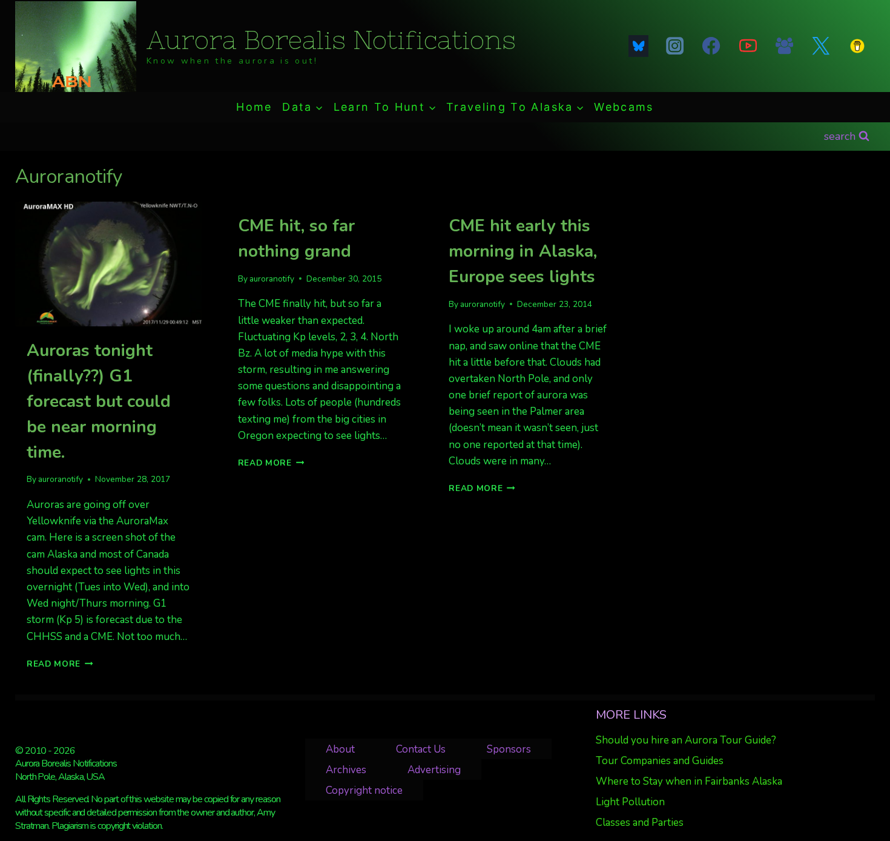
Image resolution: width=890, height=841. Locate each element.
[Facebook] (711, 46)
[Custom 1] (857, 46)
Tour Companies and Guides (660, 761)
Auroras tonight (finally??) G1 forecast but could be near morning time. (99, 401)
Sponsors (509, 749)
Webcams (623, 107)
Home (254, 107)
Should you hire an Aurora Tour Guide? (686, 740)
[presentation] (108, 264)
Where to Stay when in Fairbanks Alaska (689, 781)
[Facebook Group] (784, 46)
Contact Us (421, 749)
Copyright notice (364, 790)
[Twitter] (821, 46)
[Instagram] (675, 46)
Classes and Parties (640, 822)
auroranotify (60, 479)
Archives (346, 770)
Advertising (434, 770)
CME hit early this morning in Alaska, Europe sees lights (523, 251)
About (340, 749)
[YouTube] (747, 46)
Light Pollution (630, 802)
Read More (60, 664)
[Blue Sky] (638, 46)
